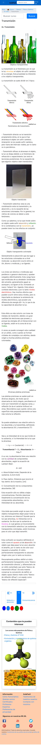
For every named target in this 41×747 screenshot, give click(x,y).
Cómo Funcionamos (10, 697)
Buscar (32, 16)
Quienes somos (9, 699)
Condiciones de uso (13, 732)
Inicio (3, 9)
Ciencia (18, 9)
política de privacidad (25, 732)
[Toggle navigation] (3, 2)
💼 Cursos (10, 9)
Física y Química (28, 9)
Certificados (8, 702)
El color (6, 11)
